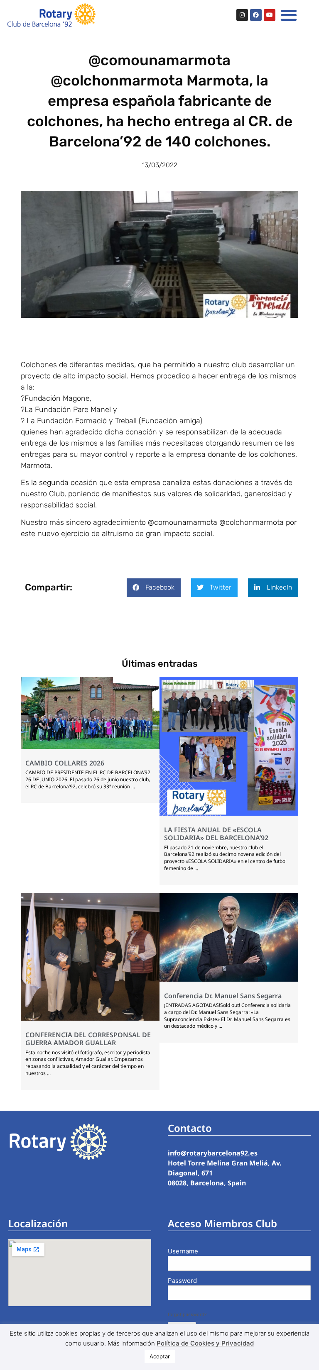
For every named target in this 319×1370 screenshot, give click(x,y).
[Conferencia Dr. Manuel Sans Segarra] (229, 979)
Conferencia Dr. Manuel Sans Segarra (223, 995)
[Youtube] (269, 15)
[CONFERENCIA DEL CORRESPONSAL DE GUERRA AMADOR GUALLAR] (90, 1018)
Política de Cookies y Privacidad (205, 1343)
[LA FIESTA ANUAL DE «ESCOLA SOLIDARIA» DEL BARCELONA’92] (229, 813)
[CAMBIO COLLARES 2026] (90, 746)
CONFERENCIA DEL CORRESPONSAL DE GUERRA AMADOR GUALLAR (88, 1038)
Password (182, 1281)
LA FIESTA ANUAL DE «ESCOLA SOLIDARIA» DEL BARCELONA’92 (216, 833)
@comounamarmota (182, 522)
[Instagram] (242, 15)
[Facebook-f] (256, 15)
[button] (288, 15)
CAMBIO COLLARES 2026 (64, 763)
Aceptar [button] (160, 1356)
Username (183, 1251)
